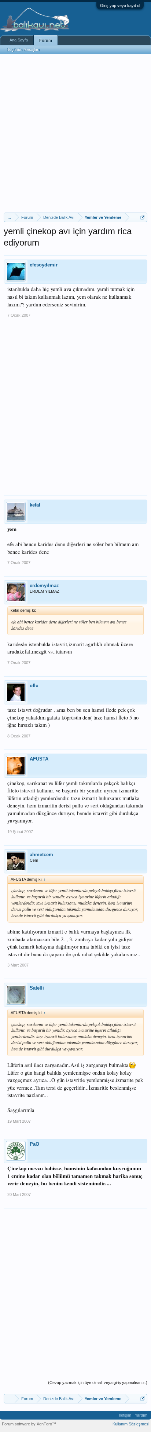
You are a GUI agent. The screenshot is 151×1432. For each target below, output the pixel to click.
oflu (34, 685)
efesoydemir (44, 265)
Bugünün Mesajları (23, 49)
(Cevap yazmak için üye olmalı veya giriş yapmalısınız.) (97, 1382)
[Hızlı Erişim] (142, 217)
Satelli (37, 988)
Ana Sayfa (19, 40)
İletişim (125, 1415)
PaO (34, 1144)
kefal (35, 505)
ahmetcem (41, 854)
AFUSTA (39, 759)
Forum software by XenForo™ (29, 1424)
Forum (45, 40)
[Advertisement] (75, 133)
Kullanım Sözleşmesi (131, 1424)
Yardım (141, 1415)
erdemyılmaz (44, 585)
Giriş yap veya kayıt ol (120, 5)
